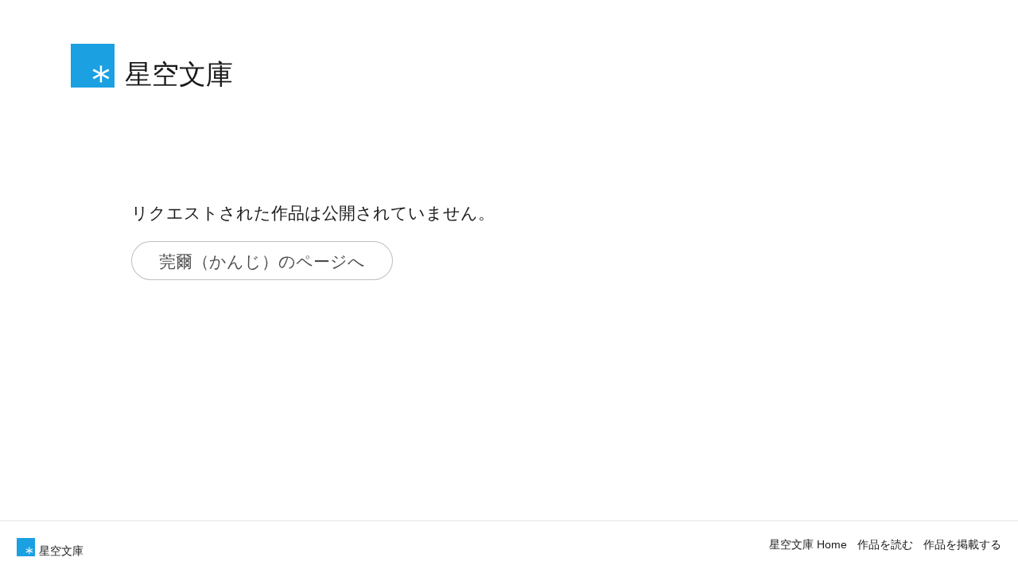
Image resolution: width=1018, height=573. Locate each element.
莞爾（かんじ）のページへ (262, 260)
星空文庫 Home (808, 544)
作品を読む (885, 544)
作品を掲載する (962, 544)
